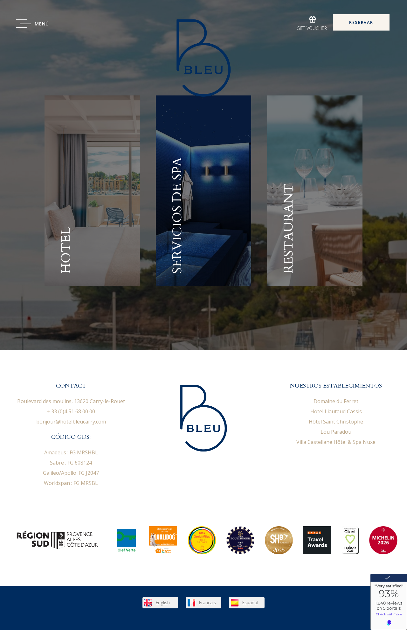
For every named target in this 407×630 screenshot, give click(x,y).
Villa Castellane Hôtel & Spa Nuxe (336, 441)
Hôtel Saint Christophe (336, 421)
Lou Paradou (336, 431)
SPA (203, 190)
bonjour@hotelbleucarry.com (71, 421)
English (162, 602)
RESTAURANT (314, 190)
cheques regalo (312, 23)
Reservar (361, 22)
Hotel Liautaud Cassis (336, 411)
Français (207, 602)
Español (250, 602)
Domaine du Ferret (336, 401)
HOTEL (92, 190)
